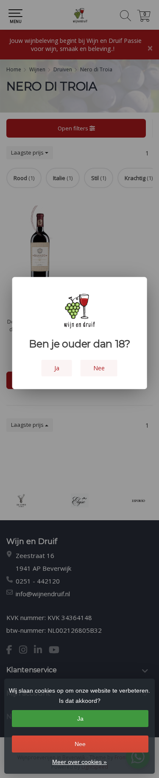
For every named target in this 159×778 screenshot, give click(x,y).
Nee (80, 744)
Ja (80, 718)
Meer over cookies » (79, 761)
